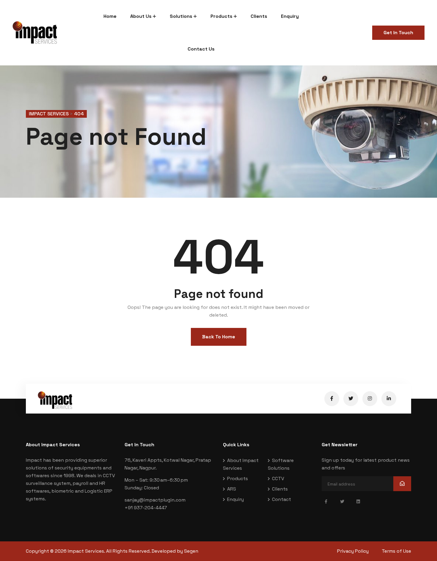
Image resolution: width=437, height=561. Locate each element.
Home (110, 16)
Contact (281, 499)
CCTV (278, 478)
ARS (231, 489)
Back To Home (218, 337)
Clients (259, 16)
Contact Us (201, 49)
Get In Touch (398, 32)
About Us (141, 16)
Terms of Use (396, 551)
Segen (191, 551)
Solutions (181, 16)
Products (221, 16)
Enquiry (290, 16)
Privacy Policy (353, 551)
